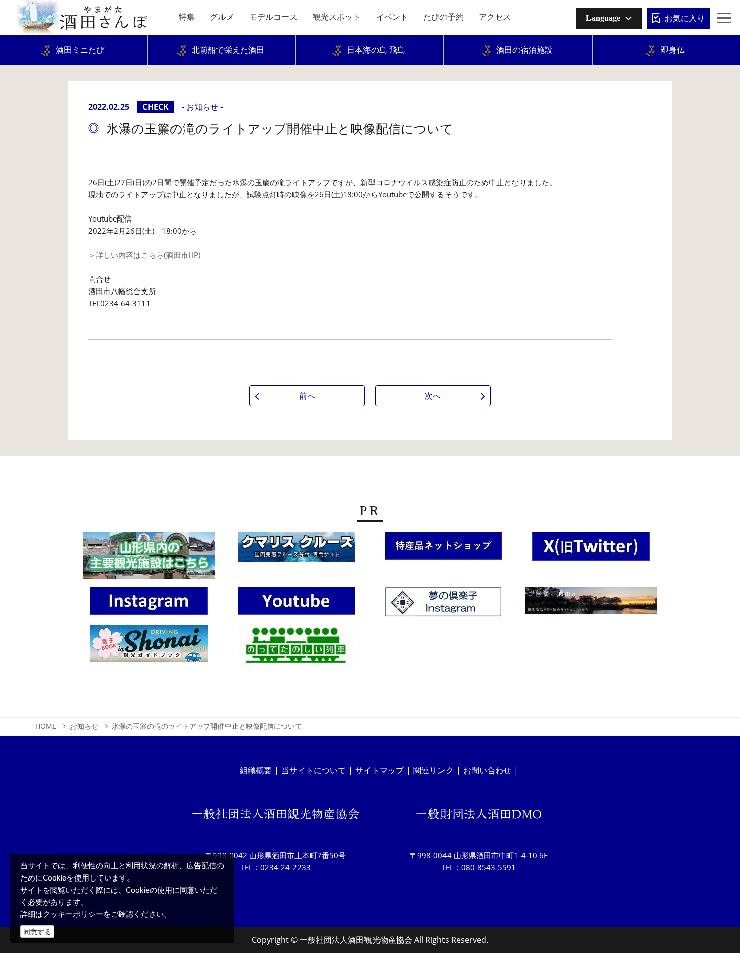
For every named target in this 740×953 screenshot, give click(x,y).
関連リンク (433, 770)
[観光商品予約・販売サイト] (591, 603)
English (595, 37)
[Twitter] (591, 549)
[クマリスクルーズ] (296, 549)
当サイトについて (313, 770)
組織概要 (256, 770)
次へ (433, 395)
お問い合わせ (487, 770)
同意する (37, 931)
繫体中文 (597, 53)
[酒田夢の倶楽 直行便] (443, 548)
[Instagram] (149, 603)
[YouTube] (296, 603)
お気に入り (684, 18)
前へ (307, 395)
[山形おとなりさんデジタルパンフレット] (149, 558)
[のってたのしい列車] (296, 647)
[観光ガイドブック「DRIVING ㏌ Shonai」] (149, 646)
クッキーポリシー (73, 914)
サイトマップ (379, 770)
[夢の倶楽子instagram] (443, 605)
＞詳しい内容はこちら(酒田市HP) (144, 255)
